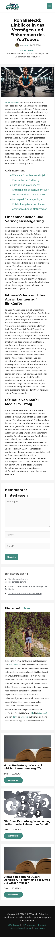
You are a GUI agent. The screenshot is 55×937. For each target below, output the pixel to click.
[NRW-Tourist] (13, 6)
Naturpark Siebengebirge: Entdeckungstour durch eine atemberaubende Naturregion (29, 204)
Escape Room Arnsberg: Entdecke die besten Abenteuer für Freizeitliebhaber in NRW (30, 189)
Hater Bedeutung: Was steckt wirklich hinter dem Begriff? (24, 767)
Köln (32, 713)
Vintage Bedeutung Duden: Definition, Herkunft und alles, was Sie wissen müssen (27, 880)
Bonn (15, 717)
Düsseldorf (42, 713)
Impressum (39, 928)
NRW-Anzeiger (29, 925)
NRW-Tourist (13, 925)
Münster (24, 717)
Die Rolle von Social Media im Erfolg (25, 593)
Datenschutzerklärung (21, 928)
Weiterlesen (13, 780)
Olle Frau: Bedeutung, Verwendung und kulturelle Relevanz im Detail (27, 823)
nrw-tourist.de (15, 664)
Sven (26, 608)
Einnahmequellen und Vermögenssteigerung (16, 580)
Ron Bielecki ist (12, 102)
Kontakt (42, 925)
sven (6, 774)
